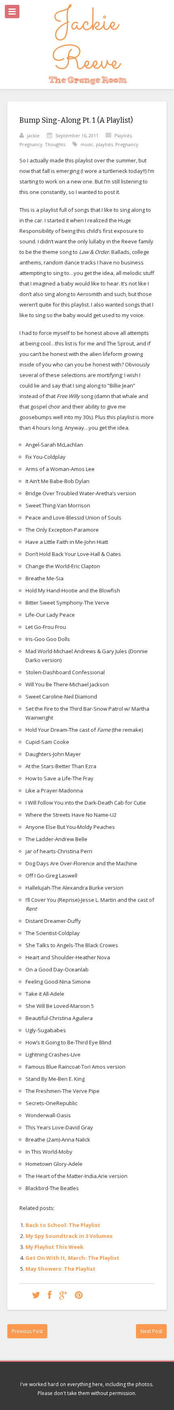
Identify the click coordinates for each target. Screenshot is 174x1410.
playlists (104, 144)
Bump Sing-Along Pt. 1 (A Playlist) (76, 120)
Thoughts (55, 144)
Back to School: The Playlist (62, 1225)
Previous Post (27, 1331)
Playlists (123, 135)
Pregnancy (30, 144)
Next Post (151, 1331)
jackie (33, 135)
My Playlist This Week (54, 1246)
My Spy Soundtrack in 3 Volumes (68, 1236)
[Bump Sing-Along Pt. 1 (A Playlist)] (36, 1295)
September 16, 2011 (76, 135)
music (87, 144)
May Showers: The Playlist (60, 1268)
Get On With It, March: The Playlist (72, 1257)
